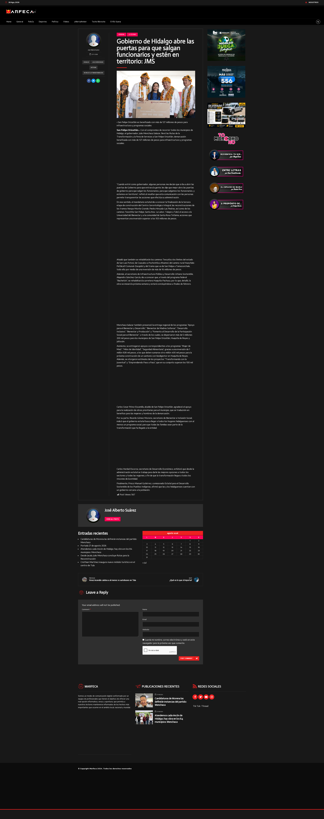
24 (147, 554)
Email (145, 619)
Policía (31, 21)
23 (199, 551)
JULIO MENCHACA (97, 62)
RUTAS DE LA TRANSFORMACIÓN (93, 73)
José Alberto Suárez (93, 50)
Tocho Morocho (98, 21)
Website (146, 630)
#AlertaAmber (80, 21)
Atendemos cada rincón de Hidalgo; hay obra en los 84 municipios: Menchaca (169, 718)
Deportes (43, 21)
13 (172, 547)
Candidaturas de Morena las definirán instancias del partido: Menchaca (171, 701)
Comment (86, 609)
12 (163, 547)
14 (181, 547)
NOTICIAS (93, 67)
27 (172, 554)
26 (164, 554)
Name (145, 609)
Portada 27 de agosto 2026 (93, 545)
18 (155, 551)
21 (181, 551)
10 (147, 547)
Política (55, 21)
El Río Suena (115, 21)
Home (8, 21)
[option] (156, 94)
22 (190, 551)
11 (155, 547)
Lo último (132, 34)
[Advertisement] (156, 164)
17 (147, 551)
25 (155, 554)
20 (172, 551)
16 (199, 547)
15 (190, 547)
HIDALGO (86, 62)
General (19, 21)
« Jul (144, 562)
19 (164, 551)
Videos (66, 21)
